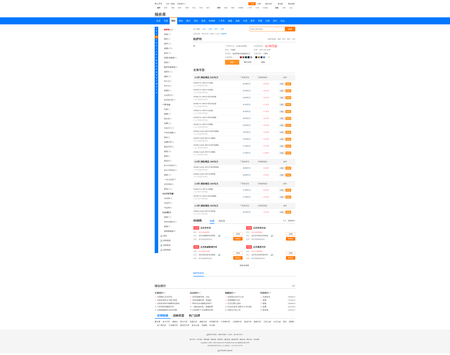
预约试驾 (247, 62)
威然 (167, 76)
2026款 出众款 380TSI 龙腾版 (204, 152)
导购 (172, 8)
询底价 (288, 84)
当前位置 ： (197, 34)
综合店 (222, 221)
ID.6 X (167, 86)
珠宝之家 (195, 325)
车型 (201, 8)
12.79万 (266, 146)
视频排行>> (230, 293)
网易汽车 (257, 322)
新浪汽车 (248, 322)
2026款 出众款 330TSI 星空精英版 (206, 167)
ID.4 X (167, 81)
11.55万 (266, 212)
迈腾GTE (169, 142)
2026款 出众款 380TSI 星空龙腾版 (206, 145)
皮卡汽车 (166, 322)
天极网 (204, 325)
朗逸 (264, 303)
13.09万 (266, 190)
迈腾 (167, 123)
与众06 (168, 198)
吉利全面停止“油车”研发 (167, 300)
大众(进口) (166, 212)
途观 (264, 300)
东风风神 (167, 250)
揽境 (167, 151)
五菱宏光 (266, 297)
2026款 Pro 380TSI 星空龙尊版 (204, 97)
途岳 (167, 53)
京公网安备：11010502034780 (233, 345)
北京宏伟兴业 (259, 228)
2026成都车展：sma (200, 297)
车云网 (212, 325)
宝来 (167, 109)
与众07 (168, 203)
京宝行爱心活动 (234, 303)
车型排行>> (265, 293)
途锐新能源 (170, 231)
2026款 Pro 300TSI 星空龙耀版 (204, 196)
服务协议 (242, 339)
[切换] (173, 4)
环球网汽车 (214, 322)
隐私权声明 (234, 339)
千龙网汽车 (173, 325)
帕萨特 (168, 30)
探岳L (168, 189)
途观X (167, 91)
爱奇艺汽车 (184, 325)
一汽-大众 (166, 105)
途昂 (167, 44)
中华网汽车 (225, 322)
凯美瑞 (265, 310)
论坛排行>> (195, 293)
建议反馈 (227, 339)
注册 (259, 4)
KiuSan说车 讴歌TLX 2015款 (239, 307)
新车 (165, 8)
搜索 (290, 29)
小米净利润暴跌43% (165, 307)
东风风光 (167, 245)
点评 (293, 39)
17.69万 (266, 104)
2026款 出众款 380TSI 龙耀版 (204, 138)
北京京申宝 (205, 228)
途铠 (167, 62)
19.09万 (266, 91)
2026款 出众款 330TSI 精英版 (204, 174)
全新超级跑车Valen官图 (167, 310)
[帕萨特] (194, 46)
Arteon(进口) (170, 222)
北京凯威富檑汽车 (208, 247)
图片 (180, 8)
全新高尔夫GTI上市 (235, 297)
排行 (208, 8)
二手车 (249, 8)
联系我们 (220, 339)
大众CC (169, 128)
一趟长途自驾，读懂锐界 (202, 307)
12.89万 (266, 153)
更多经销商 (244, 265)
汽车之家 (267, 322)
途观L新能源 (170, 58)
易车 (285, 322)
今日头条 (277, 322)
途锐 (167, 217)
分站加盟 (256, 339)
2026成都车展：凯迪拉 (202, 300)
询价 (232, 62)
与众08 (168, 208)
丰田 (210, 29)
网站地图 (206, 339)
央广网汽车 (161, 325)
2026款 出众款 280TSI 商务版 (204, 211)
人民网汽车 (237, 322)
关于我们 (199, 339)
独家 (238, 21)
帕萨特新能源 (171, 67)
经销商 (240, 8)
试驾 (238, 234)
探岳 (167, 137)
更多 (293, 286)
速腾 (167, 114)
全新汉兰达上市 (234, 310)
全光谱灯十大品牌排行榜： (203, 310)
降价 (233, 8)
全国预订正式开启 (164, 297)
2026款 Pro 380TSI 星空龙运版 (204, 104)
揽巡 (167, 175)
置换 (263, 62)
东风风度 (167, 240)
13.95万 (266, 168)
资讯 (203, 21)
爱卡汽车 (184, 322)
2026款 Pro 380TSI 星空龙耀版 (204, 117)
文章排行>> (160, 293)
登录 (252, 4)
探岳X (167, 161)
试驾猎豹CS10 (233, 300)
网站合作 (249, 339)
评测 (187, 8)
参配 (279, 39)
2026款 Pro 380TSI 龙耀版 (203, 124)
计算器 (265, 8)
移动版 (280, 4)
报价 (226, 8)
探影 (167, 156)
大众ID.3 (168, 95)
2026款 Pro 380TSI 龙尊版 (203, 90)
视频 (230, 21)
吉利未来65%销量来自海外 (168, 303)
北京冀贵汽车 (259, 247)
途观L (168, 48)
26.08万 (266, 84)
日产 (216, 29)
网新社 (175, 322)
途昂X (168, 72)
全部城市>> (181, 4)
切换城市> (291, 221)
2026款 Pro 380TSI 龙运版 (203, 110)
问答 (284, 8)
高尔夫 (168, 119)
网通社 (292, 322)
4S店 (212, 221)
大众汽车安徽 (168, 194)
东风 (165, 236)
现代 (222, 29)
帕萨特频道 (272, 39)
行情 (257, 8)
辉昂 (167, 39)
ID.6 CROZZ (170, 170)
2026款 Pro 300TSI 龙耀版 (203, 189)
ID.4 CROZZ (170, 165)
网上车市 (158, 4)
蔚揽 (167, 226)
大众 (204, 29)
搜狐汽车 (203, 322)
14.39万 (266, 132)
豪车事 (157, 322)
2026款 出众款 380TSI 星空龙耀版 (206, 131)
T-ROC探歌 (170, 133)
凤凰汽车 (193, 322)
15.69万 (266, 118)
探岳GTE (169, 147)
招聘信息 (213, 339)
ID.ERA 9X (169, 100)
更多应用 (268, 4)
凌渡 (167, 34)
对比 (194, 8)
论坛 (291, 8)
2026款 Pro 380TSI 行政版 (203, 83)
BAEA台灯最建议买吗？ (202, 303)
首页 (158, 21)
